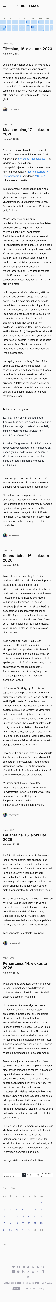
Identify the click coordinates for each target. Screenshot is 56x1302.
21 (29, 1223)
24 (4, 1230)
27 (23, 1230)
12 (17, 1216)
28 (29, 1230)
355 (37, 1175)
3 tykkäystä (14, 535)
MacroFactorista (36, 171)
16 (41, 1216)
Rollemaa (30, 6)
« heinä (4, 1244)
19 (17, 1223)
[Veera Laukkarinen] (5, 535)
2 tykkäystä (14, 814)
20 (23, 1223)
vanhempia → (45, 1175)
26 (17, 1230)
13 (23, 1216)
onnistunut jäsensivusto (31, 158)
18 (10, 1223)
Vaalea (16, 1288)
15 (35, 1216)
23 (41, 1223)
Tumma (24, 1288)
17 (4, 1223)
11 (10, 1216)
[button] (4, 6)
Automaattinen (36, 1288)
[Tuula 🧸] (5, 109)
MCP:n (39, 176)
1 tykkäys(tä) (14, 109)
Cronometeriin (11, 176)
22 (35, 1223)
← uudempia (9, 1175)
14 (29, 1216)
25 (10, 1230)
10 (4, 1216)
